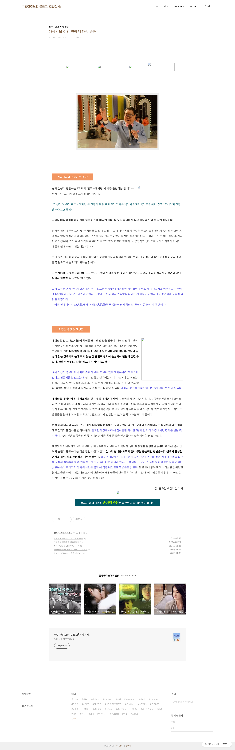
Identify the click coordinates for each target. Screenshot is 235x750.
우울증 (109, 709)
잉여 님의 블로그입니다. (64, 639)
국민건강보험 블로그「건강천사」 (41, 6)
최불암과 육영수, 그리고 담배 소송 (68, 538)
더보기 (73, 719)
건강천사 (102, 714)
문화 (56, 532)
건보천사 (130, 704)
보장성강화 (130, 699)
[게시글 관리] (68, 519)
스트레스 (143, 704)
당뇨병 (143, 699)
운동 (135, 709)
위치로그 (194, 6)
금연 (119, 699)
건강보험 (108, 699)
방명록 (207, 6)
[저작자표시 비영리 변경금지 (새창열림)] (89, 519)
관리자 (128, 746)
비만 (160, 709)
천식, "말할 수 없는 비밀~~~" (66, 546)
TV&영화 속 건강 (65, 532)
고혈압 (135, 714)
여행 (75, 714)
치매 (87, 709)
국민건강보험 (147, 709)
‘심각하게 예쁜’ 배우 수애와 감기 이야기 (70, 549)
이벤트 (86, 704)
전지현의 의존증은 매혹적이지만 (68, 542)
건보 (125, 714)
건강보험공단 (122, 709)
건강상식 (98, 709)
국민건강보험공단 (114, 704)
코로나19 (155, 704)
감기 (92, 714)
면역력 (75, 704)
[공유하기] (64, 519)
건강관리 (96, 699)
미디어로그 (179, 6)
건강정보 (115, 714)
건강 (83, 714)
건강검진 (154, 699)
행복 (85, 699)
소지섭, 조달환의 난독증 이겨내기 (68, 553)
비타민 (75, 699)
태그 (166, 6)
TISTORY (118, 746)
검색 (210, 702)
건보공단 (98, 704)
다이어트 (76, 709)
